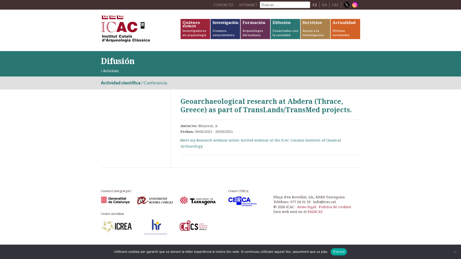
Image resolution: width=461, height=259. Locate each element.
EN (324, 5)
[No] (455, 251)
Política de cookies (335, 206)
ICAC (137, 30)
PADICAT (315, 211)
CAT (335, 5)
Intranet (248, 5)
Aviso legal (306, 206)
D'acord (339, 251)
